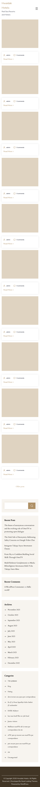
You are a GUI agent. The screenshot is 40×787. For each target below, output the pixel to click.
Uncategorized (12, 757)
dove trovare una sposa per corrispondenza (21, 697)
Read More (8, 59)
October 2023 (13, 615)
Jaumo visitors (12, 721)
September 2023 (14, 620)
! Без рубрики (12, 681)
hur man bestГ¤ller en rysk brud (18, 716)
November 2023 (14, 610)
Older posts (20, 486)
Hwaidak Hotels (23, 778)
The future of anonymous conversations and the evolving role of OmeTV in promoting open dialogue (19, 528)
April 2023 (12, 647)
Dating (10, 692)
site (9, 752)
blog (9, 686)
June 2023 (11, 636)
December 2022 (14, 663)
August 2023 (12, 625)
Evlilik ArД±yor (13, 711)
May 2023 (11, 642)
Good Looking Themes (29, 781)
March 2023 (12, 652)
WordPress (24, 784)
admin (8, 55)
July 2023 (11, 631)
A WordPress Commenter (14, 587)
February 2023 (13, 657)
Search (32, 505)
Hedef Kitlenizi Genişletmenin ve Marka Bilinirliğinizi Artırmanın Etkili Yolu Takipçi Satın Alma (19, 566)
